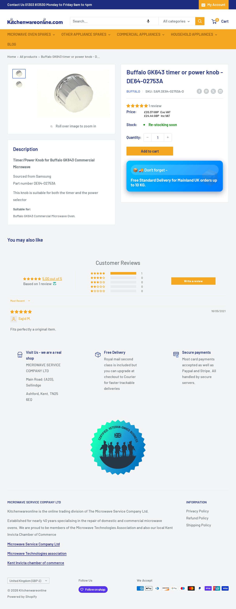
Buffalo (133, 91)
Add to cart (150, 151)
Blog (11, 44)
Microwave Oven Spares (29, 34)
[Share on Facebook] (199, 90)
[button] (148, 21)
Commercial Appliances (138, 34)
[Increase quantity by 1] (168, 137)
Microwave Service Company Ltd (33, 544)
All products (28, 56)
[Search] (199, 21)
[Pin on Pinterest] (206, 90)
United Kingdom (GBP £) (25, 580)
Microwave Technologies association (37, 553)
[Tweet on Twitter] (213, 90)
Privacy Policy (197, 511)
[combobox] (114, 21)
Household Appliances (192, 34)
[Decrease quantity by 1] (147, 137)
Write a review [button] (193, 281)
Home (11, 56)
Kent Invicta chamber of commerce (35, 562)
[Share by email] (220, 90)
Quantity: (133, 137)
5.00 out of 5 (52, 278)
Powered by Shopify (22, 596)
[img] (21, 311)
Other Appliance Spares (83, 34)
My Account (216, 4)
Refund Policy (197, 518)
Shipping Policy (198, 525)
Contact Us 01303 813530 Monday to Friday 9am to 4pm (49, 4)
